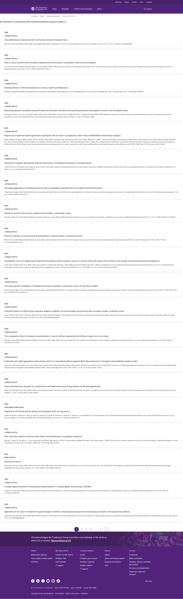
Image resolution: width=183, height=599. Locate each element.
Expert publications (53, 16)
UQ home (118, 2)
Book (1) (10, 22)
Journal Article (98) (22, 22)
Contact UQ (133, 555)
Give (141, 2)
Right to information (72, 593)
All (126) (3, 22)
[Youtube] (48, 581)
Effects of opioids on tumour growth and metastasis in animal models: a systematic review (91, 235)
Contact (149, 2)
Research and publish (113, 562)
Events (134, 2)
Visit (106, 565)
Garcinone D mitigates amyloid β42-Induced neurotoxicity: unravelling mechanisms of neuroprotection (91, 162)
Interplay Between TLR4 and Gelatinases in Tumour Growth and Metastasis (91, 86)
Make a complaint (135, 558)
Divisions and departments (139, 568)
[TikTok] (58, 581)
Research (65, 9)
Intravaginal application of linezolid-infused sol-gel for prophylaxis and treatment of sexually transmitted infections (91, 187)
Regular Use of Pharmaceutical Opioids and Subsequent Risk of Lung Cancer (91, 410)
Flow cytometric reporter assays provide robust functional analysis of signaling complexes (91, 435)
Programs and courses (88, 558)
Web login (148, 581)
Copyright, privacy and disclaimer (42, 593)
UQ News (34, 562)
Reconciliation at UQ (61, 540)
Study (54, 9)
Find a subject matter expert (41, 558)
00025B (79, 588)
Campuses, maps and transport (137, 573)
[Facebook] (33, 581)
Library (107, 555)
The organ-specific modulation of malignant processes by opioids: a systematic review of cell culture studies (91, 285)
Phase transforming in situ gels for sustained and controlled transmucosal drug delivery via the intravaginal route (91, 385)
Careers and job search (64, 555)
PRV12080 (92, 588)
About (99, 9)
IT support (59, 565)
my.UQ (82, 555)
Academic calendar (87, 562)
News (127, 2)
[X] (43, 581)
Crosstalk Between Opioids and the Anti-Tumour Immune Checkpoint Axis (91, 38)
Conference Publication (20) (41, 22)
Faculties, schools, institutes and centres (140, 563)
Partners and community (83, 9)
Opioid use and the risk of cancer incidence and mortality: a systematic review (91, 211)
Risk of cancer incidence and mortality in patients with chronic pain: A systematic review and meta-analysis (91, 62)
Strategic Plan (61, 558)
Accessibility (59, 593)
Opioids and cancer (91, 460)
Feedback (84, 593)
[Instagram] (53, 581)
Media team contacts (39, 555)
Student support (86, 565)
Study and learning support (115, 558)
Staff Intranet (61, 562)
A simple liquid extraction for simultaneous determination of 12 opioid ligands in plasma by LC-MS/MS (91, 486)
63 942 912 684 (63, 588)
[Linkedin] (38, 581)
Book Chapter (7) (60, 22)
